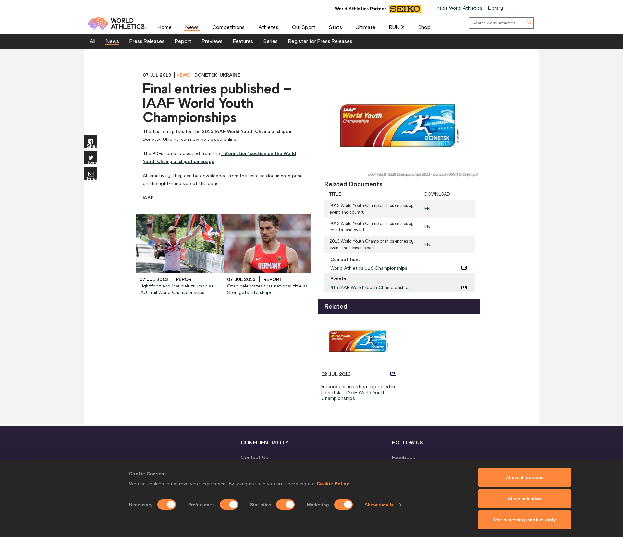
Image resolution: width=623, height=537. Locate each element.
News (192, 27)
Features (243, 41)
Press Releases (147, 41)
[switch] (229, 504)
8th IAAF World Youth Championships (370, 287)
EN (427, 209)
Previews (212, 41)
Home (165, 27)
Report (183, 41)
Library (495, 8)
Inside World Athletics (459, 8)
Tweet (92, 162)
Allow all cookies (525, 477)
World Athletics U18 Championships (368, 268)
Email (92, 178)
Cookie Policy (333, 483)
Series (270, 41)
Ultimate (365, 27)
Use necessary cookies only (525, 519)
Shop (424, 27)
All (92, 41)
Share (92, 146)
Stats (335, 27)
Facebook (403, 457)
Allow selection (525, 498)
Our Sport (303, 27)
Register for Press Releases (320, 41)
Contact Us (254, 457)
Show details (379, 504)
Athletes (268, 27)
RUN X (397, 27)
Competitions (228, 27)
